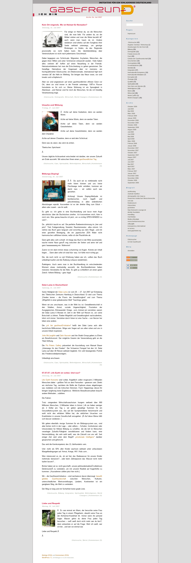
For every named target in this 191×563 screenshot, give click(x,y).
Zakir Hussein (65, 335)
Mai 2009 (131, 111)
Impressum (131, 33)
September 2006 (133, 183)
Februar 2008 (132, 143)
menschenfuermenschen (136, 221)
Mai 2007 (131, 164)
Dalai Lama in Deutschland (55, 285)
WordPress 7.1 (47, 557)
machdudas (132, 217)
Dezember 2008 (133, 120)
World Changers (80, 97)
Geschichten (132, 61)
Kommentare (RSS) (62, 555)
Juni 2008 (131, 134)
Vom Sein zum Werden (135, 86)
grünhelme (131, 207)
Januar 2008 (132, 146)
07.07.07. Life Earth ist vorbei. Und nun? (61, 373)
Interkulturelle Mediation (136, 74)
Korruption (131, 77)
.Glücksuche (48, 97)
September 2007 (133, 155)
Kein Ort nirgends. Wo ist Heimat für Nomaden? (64, 25)
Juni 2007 (131, 162)
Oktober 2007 (132, 152)
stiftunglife (131, 224)
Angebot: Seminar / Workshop (138, 45)
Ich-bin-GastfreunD (134, 242)
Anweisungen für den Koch (137, 47)
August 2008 (132, 129)
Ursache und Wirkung (52, 105)
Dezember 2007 (133, 148)
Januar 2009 (132, 118)
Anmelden (131, 250)
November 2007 (133, 150)
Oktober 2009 (132, 106)
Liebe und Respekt (51, 503)
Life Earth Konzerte (50, 380)
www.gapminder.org (134, 230)
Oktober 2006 (132, 180)
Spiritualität (64, 163)
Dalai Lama (63, 292)
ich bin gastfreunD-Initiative (58, 325)
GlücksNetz (132, 205)
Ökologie (131, 79)
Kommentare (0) (95, 97)
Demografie (59, 97)
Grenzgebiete (132, 63)
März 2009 (131, 113)
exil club (130, 201)
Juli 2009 (131, 109)
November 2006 (133, 178)
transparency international (136, 226)
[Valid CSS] (131, 268)
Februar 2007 (132, 171)
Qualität (130, 81)
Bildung (61, 493)
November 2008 (133, 123)
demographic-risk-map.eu (136, 196)
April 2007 (131, 166)
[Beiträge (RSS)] (131, 258)
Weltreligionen (75, 163)
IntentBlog (131, 214)
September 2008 (133, 127)
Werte (85, 540)
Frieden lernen (132, 54)
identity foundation (134, 212)
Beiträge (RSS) (47, 555)
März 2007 (131, 169)
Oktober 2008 (132, 125)
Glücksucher (132, 239)
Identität (130, 68)
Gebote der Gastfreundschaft (138, 58)
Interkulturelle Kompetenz (136, 72)
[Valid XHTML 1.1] (131, 266)
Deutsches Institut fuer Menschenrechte (141, 198)
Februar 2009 (132, 116)
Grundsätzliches (133, 65)
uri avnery (131, 228)
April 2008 (131, 139)
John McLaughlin (49, 335)
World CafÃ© (132, 95)
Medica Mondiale (133, 219)
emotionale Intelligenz (85, 437)
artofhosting (132, 191)
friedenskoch (132, 203)
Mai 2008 (131, 136)
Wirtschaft (69, 97)
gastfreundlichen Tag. (88, 159)
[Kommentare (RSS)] (131, 261)
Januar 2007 (132, 173)
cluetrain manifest (134, 194)
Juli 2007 (131, 159)
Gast (56, 163)
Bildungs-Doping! (50, 174)
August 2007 (132, 157)
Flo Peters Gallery (53, 345)
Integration (69, 493)
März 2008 (131, 141)
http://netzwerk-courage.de (137, 210)
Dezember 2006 (133, 176)
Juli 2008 (131, 132)
